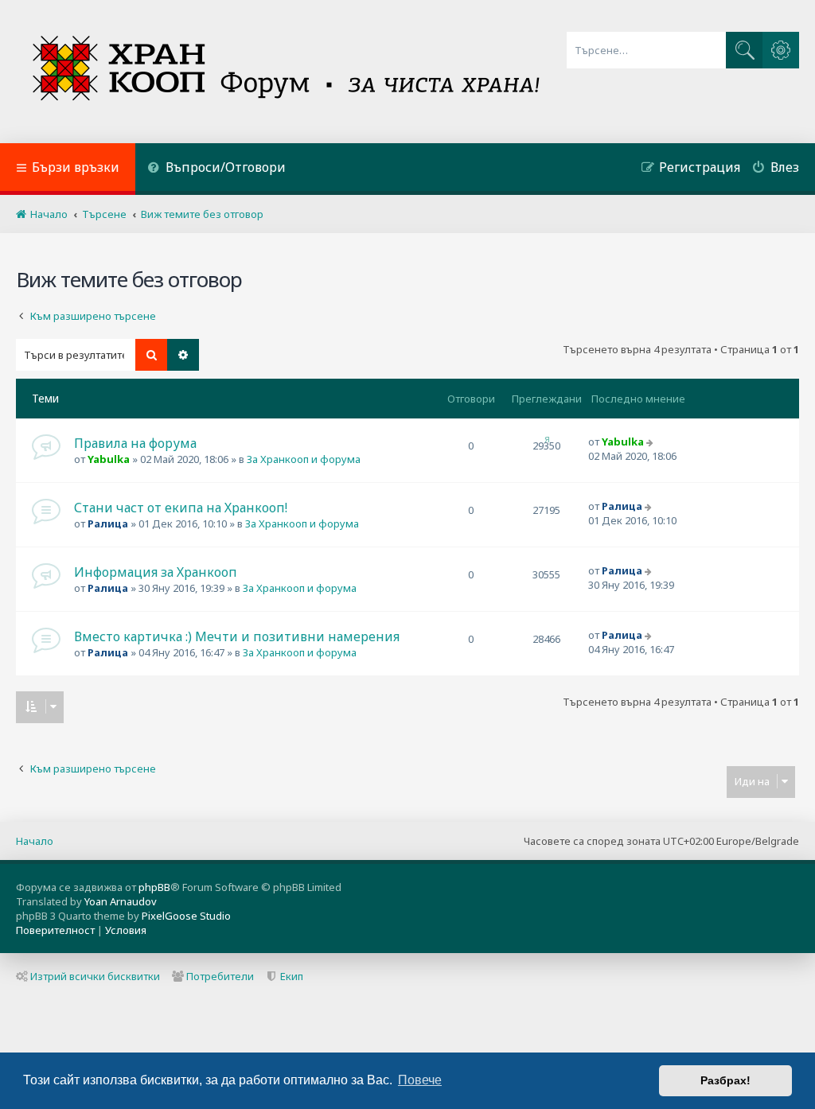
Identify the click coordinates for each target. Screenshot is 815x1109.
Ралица (108, 523)
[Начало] (288, 71)
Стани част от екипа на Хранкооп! (180, 507)
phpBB (154, 887)
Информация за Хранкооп (155, 572)
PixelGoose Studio (186, 916)
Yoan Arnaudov (120, 901)
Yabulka (109, 459)
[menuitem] (216, 169)
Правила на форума (135, 443)
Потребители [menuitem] (220, 976)
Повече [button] (420, 1080)
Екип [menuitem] (291, 976)
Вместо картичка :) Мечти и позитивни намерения (237, 636)
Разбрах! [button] (725, 1080)
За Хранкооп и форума (304, 459)
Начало (34, 841)
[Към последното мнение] (651, 441)
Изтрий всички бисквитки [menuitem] (95, 976)
